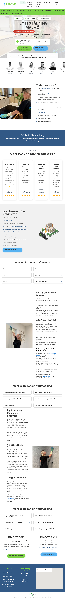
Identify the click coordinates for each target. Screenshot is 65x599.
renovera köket (46, 376)
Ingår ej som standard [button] (41, 281)
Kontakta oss (10, 498)
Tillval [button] (5, 281)
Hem (23, 2)
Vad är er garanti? (11, 529)
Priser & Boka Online (29, 4)
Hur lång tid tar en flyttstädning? (45, 522)
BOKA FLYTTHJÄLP (49, 554)
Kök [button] (4, 275)
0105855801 (21, 13)
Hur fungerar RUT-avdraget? (14, 522)
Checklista (47, 2)
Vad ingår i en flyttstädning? (43, 515)
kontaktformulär (8, 581)
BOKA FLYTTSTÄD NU (16, 556)
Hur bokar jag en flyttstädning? (44, 529)
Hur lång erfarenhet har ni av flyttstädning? (14, 515)
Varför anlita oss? (38, 4)
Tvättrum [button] (38, 275)
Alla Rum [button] (5, 269)
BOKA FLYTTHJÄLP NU (12, 250)
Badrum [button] (37, 269)
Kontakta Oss (58, 3)
